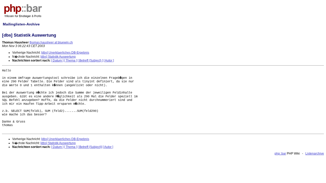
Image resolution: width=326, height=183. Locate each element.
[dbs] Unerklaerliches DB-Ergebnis (65, 52)
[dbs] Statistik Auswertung (58, 56)
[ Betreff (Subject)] (90, 147)
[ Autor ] (109, 60)
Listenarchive (314, 153)
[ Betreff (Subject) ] (90, 60)
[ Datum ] (57, 60)
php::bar (280, 153)
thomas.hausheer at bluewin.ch (51, 42)
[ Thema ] (70, 60)
